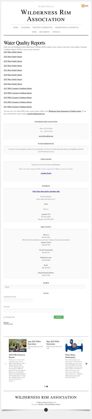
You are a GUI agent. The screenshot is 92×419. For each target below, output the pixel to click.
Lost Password (8, 324)
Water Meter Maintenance (70, 356)
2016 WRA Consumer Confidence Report (18, 93)
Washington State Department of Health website (65, 111)
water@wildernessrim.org (36, 113)
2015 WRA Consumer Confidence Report (18, 97)
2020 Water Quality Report (13, 75)
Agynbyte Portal (46, 173)
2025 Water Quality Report (13, 52)
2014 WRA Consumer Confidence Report (18, 102)
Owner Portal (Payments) (67, 27)
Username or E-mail (10, 297)
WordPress (41, 404)
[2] (47, 386)
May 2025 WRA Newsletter (52, 342)
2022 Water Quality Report (13, 65)
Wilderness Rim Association (46, 15)
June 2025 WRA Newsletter (34, 342)
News (34, 32)
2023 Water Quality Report (13, 61)
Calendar (25, 27)
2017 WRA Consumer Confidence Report (18, 88)
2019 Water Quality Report (13, 79)
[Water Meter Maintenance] (74, 351)
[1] (45, 386)
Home (15, 27)
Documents (44, 32)
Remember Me (10, 317)
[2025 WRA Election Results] (17, 351)
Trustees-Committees (42, 27)
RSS (86, 6)
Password (6, 307)
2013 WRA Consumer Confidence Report (18, 107)
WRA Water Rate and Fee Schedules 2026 (46, 191)
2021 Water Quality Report (13, 70)
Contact (56, 32)
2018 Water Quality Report (13, 84)
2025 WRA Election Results (17, 356)
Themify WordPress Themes (52, 404)
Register (6, 322)
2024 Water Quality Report (13, 56)
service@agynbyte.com (46, 136)
